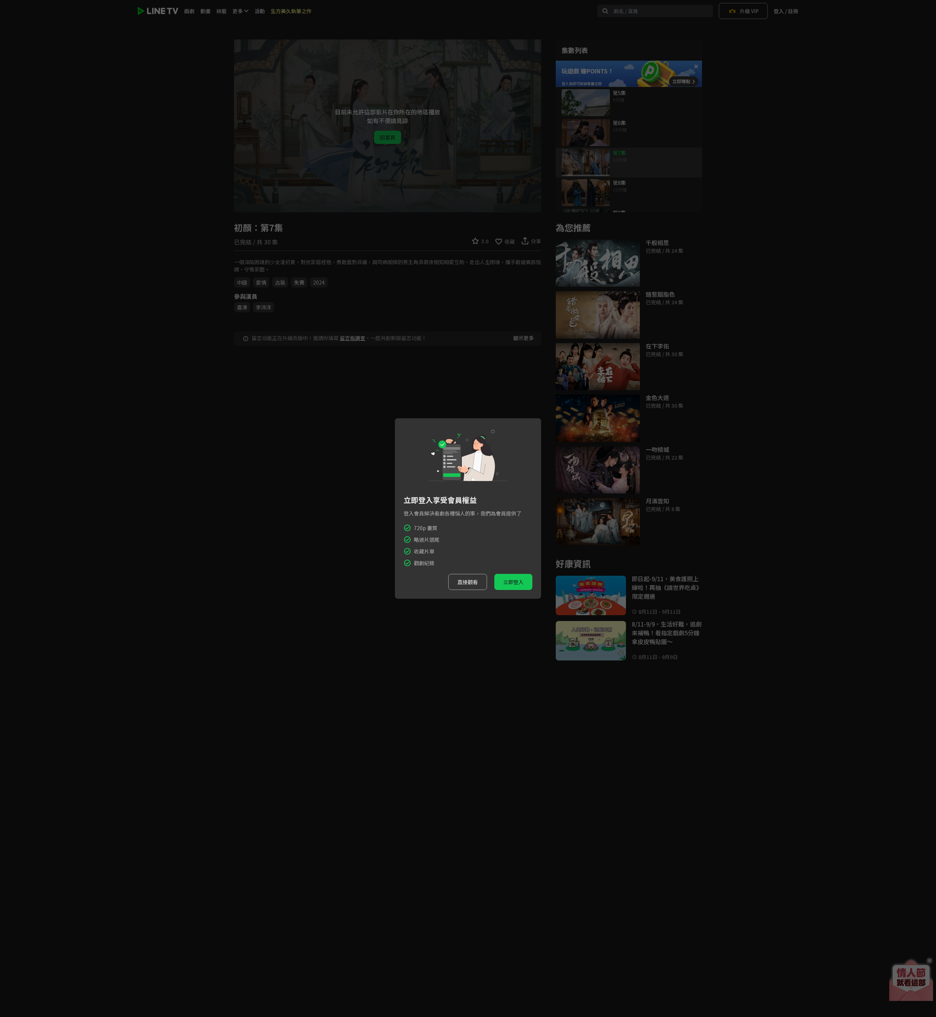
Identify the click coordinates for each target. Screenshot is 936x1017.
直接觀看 (467, 582)
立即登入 (513, 582)
